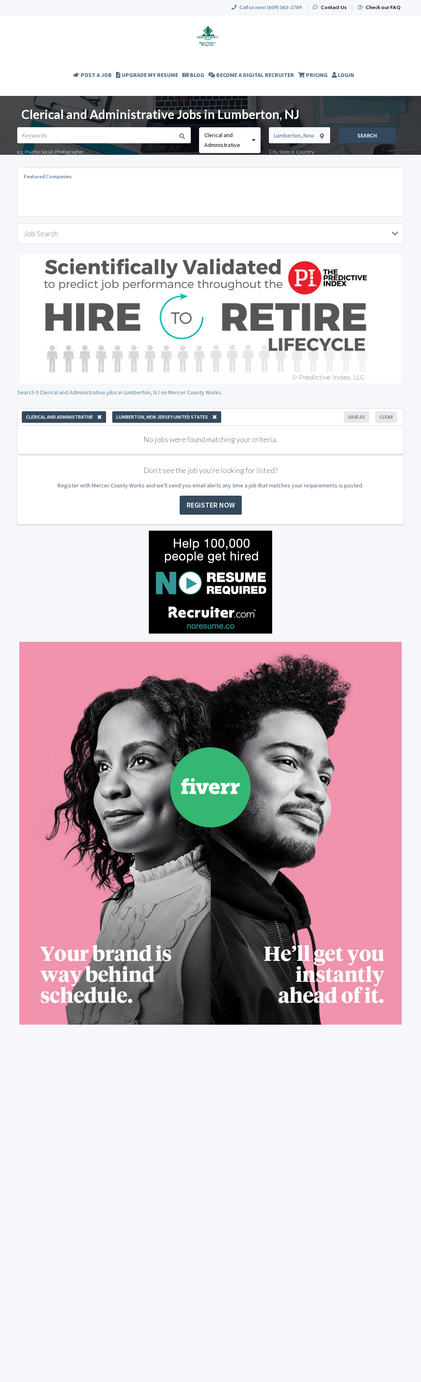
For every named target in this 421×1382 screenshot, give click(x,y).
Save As (356, 417)
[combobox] (229, 140)
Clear (386, 417)
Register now (211, 505)
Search (367, 135)
